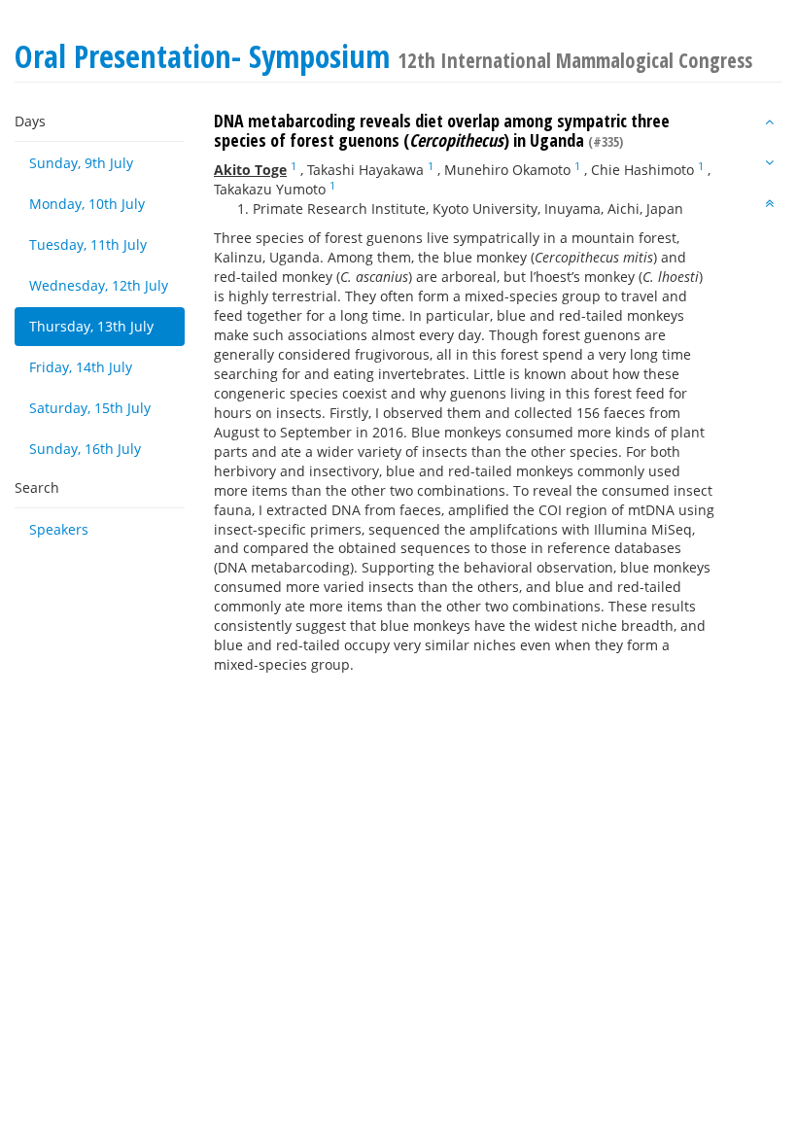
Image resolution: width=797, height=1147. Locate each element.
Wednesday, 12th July (98, 285)
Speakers (58, 529)
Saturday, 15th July (90, 408)
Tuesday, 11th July (88, 244)
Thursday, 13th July (91, 326)
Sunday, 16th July (85, 448)
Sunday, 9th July (81, 163)
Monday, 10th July (87, 203)
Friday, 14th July (80, 367)
